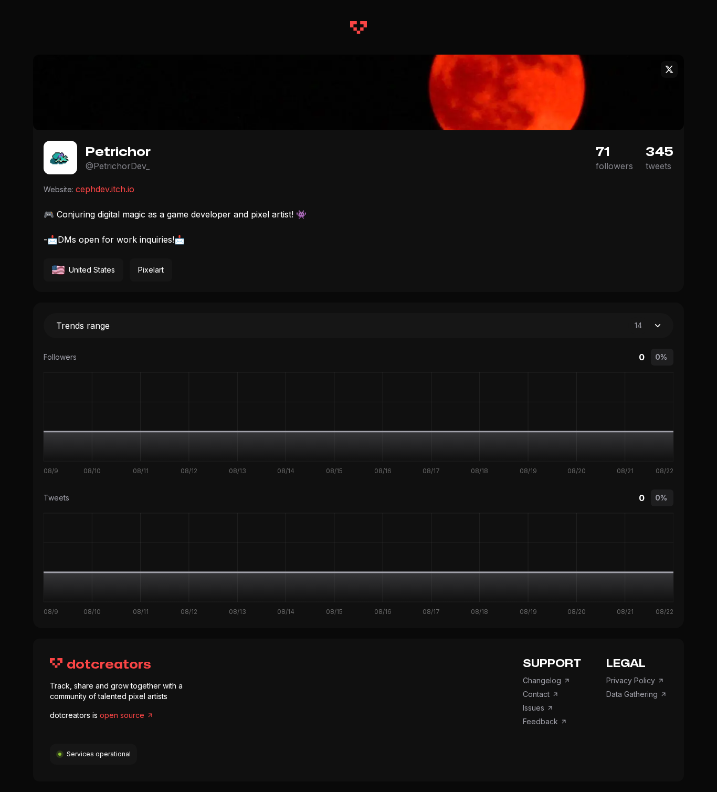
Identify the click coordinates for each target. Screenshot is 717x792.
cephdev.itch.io (105, 189)
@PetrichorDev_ (118, 166)
